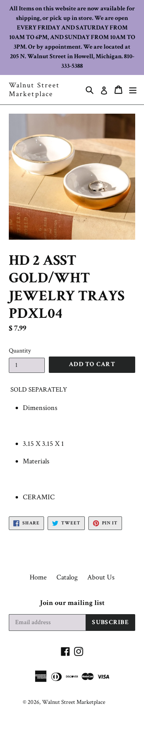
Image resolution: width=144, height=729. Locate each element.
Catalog (67, 577)
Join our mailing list (72, 603)
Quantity (20, 351)
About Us (100, 577)
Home (38, 577)
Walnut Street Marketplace (34, 89)
